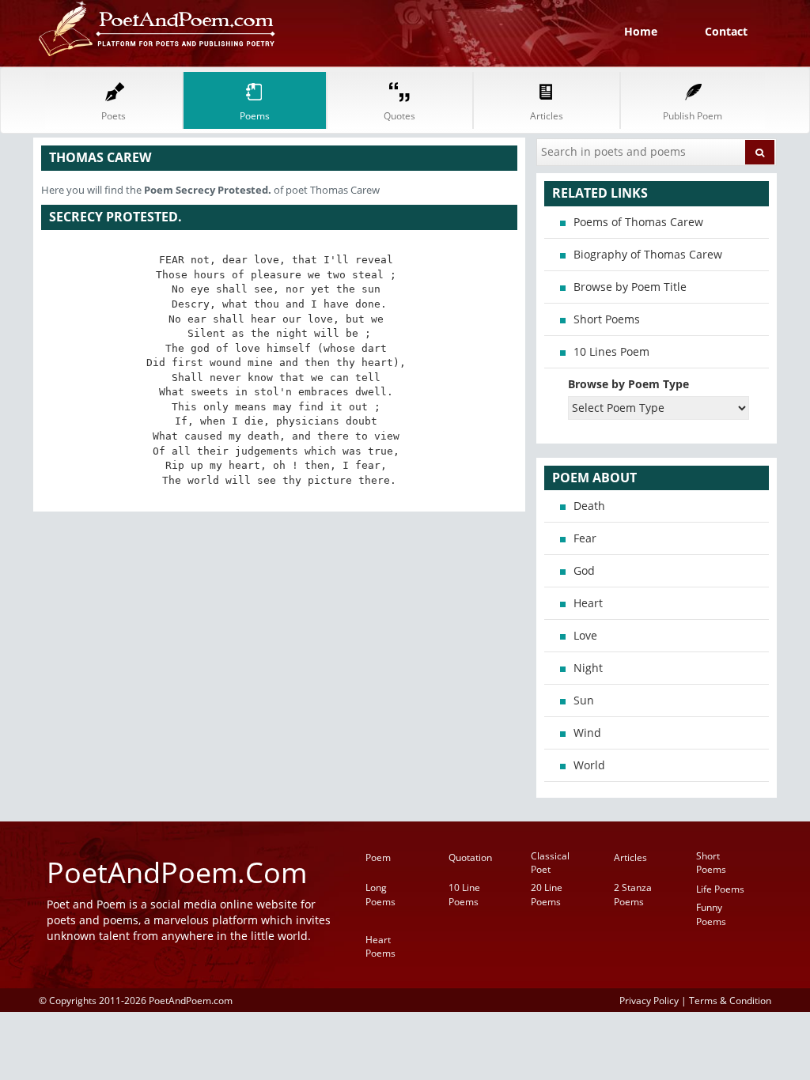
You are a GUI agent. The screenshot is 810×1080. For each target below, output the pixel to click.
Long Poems (380, 894)
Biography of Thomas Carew (647, 254)
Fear (584, 538)
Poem (378, 857)
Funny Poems (711, 914)
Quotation (470, 857)
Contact (726, 31)
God (584, 570)
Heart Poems (380, 946)
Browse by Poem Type (628, 383)
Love (585, 635)
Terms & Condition (730, 1000)
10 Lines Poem (611, 351)
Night (588, 667)
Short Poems (606, 319)
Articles (630, 857)
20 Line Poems (546, 894)
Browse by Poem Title (630, 286)
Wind (587, 732)
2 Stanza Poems (633, 894)
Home (640, 31)
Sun (583, 700)
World (589, 764)
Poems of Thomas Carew (638, 221)
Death (589, 505)
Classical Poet (550, 862)
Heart (588, 602)
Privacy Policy (649, 1000)
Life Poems (720, 889)
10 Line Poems (464, 894)
